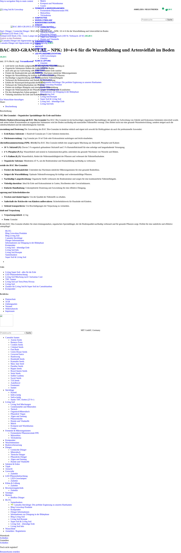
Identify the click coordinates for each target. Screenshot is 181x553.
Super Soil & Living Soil (50, 99)
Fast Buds (15, 349)
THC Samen (10, 279)
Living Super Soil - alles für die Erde (20, 272)
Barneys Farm (16, 342)
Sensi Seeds (16, 373)
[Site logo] (11, 9)
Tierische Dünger (47, 32)
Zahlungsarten (11, 304)
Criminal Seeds (17, 347)
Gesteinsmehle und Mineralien (23, 407)
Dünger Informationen (49, 89)
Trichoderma (45, 15)
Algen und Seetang (48, 37)
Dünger (8, 31)
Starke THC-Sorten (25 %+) (22, 399)
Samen (13, 388)
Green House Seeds (19, 352)
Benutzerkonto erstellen (10, 552)
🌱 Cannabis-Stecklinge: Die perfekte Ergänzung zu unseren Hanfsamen (70, 82)
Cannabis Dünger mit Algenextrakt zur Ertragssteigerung (24, 43)
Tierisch (14, 409)
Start (2, 31)
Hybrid (14, 392)
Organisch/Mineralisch (20, 411)
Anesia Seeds (16, 340)
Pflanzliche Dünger (48, 34)
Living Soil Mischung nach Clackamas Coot (23, 277)
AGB (7, 301)
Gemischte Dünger (48, 27)
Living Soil (10, 284)
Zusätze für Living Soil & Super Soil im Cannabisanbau (28, 286)
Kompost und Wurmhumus (51, 3)
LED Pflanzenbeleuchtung (16, 274)
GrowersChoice (17, 354)
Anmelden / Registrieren (15, 531)
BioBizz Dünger (47, 75)
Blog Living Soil (47, 94)
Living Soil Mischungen (21, 404)
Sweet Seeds (16, 378)
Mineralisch (45, 30)
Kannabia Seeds (17, 361)
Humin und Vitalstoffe (49, 39)
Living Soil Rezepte (48, 97)
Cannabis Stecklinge (13, 238)
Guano (43, 6)
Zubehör (43, 51)
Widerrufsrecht (11, 309)
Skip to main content (24, 1)
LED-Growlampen (48, 56)
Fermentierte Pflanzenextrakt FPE (54, 10)
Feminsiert (15, 385)
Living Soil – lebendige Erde (52, 101)
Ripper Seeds (16, 368)
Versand (8, 306)
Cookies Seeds (17, 345)
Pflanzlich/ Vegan (18, 414)
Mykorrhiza (45, 13)
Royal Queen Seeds (19, 371)
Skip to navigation (8, 1)
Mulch (13, 423)
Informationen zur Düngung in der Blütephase (59, 92)
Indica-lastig (16, 395)
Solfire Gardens (17, 376)
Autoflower (15, 383)
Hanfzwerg (15, 356)
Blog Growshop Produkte (51, 85)
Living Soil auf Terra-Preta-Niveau (19, 282)
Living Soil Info (47, 104)
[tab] (11, 106)
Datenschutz (10, 299)
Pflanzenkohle (17, 419)
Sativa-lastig (16, 397)
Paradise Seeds (17, 366)
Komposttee (45, 87)
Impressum (9, 311)
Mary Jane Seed (17, 364)
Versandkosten (26, 61)
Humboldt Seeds (18, 359)
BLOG (8, 231)
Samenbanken (46, 80)
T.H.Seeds (15, 380)
